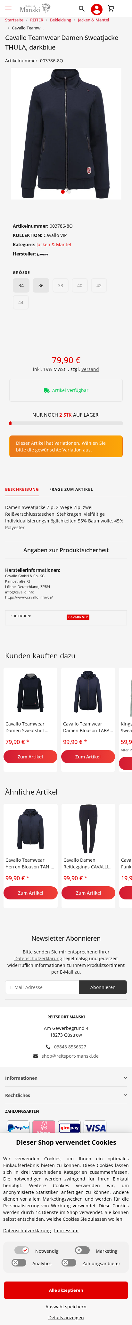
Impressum (66, 1230)
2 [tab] (69, 192)
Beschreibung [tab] (22, 489)
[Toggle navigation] (8, 5)
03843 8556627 (70, 1047)
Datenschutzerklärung (38, 958)
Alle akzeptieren (66, 1290)
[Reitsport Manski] (34, 8)
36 (41, 285)
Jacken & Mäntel (54, 244)
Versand (90, 369)
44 (20, 302)
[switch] (21, 1250)
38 (60, 285)
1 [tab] (63, 192)
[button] (83, 8)
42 (99, 285)
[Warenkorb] (111, 7)
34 (21, 285)
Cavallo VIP (78, 617)
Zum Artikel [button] (30, 757)
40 (79, 285)
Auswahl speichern (66, 1307)
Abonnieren (103, 987)
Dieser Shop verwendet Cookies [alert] (66, 1142)
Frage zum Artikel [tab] (71, 489)
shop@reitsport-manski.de (70, 1056)
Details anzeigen (66, 1317)
